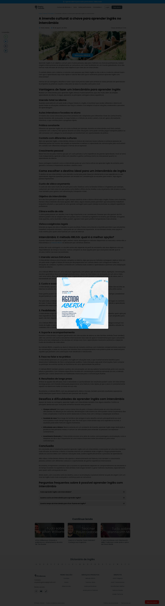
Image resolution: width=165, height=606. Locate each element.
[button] (105, 281)
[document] (82, 303)
